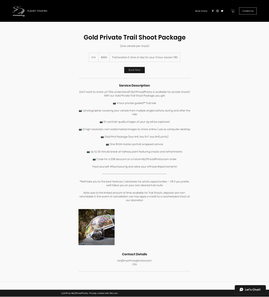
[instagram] (217, 10)
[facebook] (212, 10)
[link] (134, 70)
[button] (233, 10)
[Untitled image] (96, 227)
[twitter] (222, 10)
